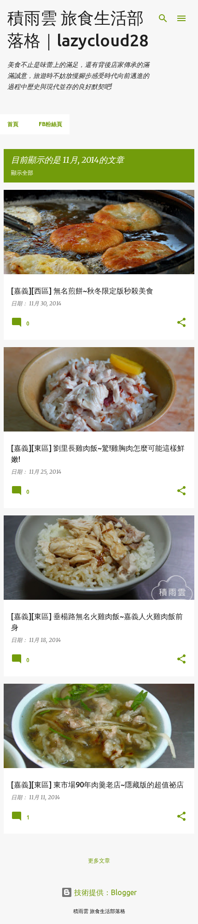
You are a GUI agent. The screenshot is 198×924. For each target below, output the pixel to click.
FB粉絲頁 (50, 124)
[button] (181, 323)
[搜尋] (163, 18)
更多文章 (99, 860)
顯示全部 (22, 173)
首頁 (12, 124)
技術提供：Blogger (104, 892)
